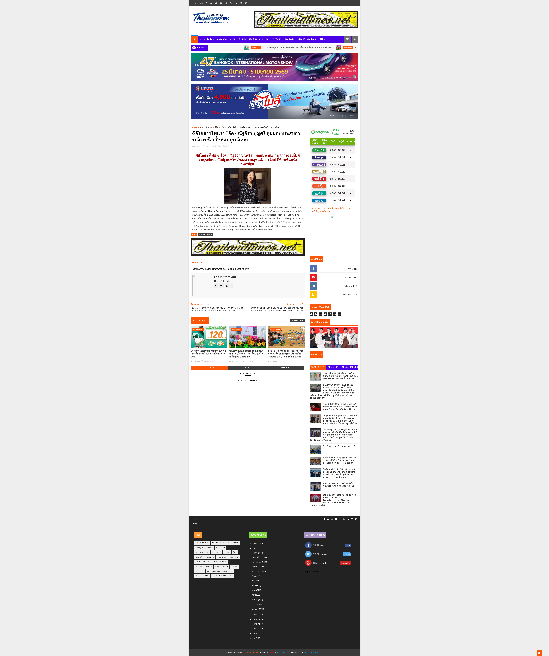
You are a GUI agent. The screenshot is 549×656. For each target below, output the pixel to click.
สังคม (233, 39)
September (257, 571)
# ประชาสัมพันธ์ (205, 234)
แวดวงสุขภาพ (202, 552)
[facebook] (206, 3)
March (255, 599)
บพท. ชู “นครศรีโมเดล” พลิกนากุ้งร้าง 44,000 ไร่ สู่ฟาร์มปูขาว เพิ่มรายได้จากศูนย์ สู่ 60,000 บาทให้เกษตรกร (285, 354)
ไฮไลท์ (234, 566)
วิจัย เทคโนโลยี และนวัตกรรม (253, 39)
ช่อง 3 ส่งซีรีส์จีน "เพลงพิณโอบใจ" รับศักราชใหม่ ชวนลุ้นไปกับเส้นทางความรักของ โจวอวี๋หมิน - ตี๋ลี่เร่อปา (340, 406)
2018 (255, 638)
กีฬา (235, 552)
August (255, 576)
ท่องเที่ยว (210, 557)
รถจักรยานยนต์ (219, 562)
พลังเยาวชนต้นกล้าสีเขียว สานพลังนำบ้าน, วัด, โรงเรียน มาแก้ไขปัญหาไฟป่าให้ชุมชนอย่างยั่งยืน (246, 354)
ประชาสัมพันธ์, (224, 146)
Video (198, 576)
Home (194, 127)
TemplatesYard (283, 653)
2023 (255, 614)
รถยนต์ (199, 557)
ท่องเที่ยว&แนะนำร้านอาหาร (219, 571)
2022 (255, 619)
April (254, 594)
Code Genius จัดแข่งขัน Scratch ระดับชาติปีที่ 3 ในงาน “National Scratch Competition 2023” (339, 460)
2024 (255, 553)
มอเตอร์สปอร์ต (202, 562)
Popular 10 (317, 367)
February (256, 604)
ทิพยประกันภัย (221, 566)
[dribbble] (226, 3)
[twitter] (211, 3)
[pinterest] (216, 3)
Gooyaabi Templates (314, 653)
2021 (255, 624)
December (257, 557)
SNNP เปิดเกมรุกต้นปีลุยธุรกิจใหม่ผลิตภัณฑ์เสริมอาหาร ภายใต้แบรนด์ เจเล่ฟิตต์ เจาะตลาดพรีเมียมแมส (340, 376)
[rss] (231, 3)
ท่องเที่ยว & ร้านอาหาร (222, 576)
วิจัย (207, 576)
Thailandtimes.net (251, 653)
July (253, 580)
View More (298, 320)
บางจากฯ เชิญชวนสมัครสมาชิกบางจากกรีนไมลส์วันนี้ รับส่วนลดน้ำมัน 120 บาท (263, 47)
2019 (255, 633)
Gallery (199, 571)
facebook (284, 367)
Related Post (200, 320)
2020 (255, 628)
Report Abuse (311, 571)
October (256, 566)
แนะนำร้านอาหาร (204, 566)
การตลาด (222, 39)
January (255, 609)
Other (322, 39)
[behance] (236, 3)
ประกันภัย (289, 39)
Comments (334, 367)
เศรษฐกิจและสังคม (307, 39)
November (257, 562)
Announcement (350, 368)
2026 (255, 543)
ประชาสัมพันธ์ (207, 39)
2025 (255, 548)
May (254, 590)
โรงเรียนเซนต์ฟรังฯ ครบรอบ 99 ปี (339, 446)
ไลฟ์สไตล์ (234, 557)
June (254, 585)
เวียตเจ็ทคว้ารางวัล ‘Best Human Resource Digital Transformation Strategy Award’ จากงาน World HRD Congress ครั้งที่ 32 (333, 500)
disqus (247, 367)
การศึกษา (276, 39)
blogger (209, 367)
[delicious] (246, 3)
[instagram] (241, 3)
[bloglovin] (221, 3)
